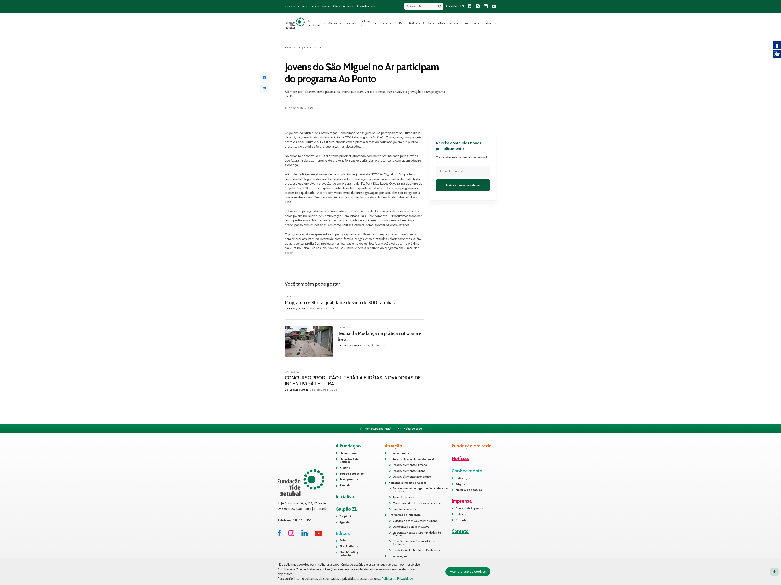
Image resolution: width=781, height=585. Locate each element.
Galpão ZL (365, 23)
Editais (384, 23)
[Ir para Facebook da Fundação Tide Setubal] (279, 535)
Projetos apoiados (404, 509)
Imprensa (471, 23)
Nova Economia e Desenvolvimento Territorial (415, 543)
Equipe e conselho (352, 473)
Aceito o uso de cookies (468, 571)
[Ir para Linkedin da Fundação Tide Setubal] (304, 535)
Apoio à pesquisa (403, 497)
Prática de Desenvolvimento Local (411, 459)
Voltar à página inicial (378, 428)
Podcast (488, 23)
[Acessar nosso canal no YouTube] (493, 6)
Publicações (464, 478)
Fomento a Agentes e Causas (407, 482)
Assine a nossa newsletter (462, 185)
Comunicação (398, 555)
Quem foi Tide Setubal (349, 460)
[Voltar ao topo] (774, 572)
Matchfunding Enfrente (349, 554)
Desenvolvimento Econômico (412, 476)
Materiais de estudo (469, 489)
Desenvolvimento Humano (410, 464)
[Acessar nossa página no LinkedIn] (485, 6)
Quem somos (348, 453)
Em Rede (400, 23)
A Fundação (314, 23)
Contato (451, 6)
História (345, 467)
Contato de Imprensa (469, 508)
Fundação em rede (471, 446)
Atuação (333, 23)
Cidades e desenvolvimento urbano (415, 520)
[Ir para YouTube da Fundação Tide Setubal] (319, 535)
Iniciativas (351, 23)
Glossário (455, 23)
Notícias (414, 23)
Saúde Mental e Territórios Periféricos (416, 550)
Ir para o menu (321, 6)
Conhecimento (433, 23)
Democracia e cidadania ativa (411, 526)
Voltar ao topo (412, 428)
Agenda (345, 522)
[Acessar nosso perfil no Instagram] (477, 6)
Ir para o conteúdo (296, 6)
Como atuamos (399, 453)
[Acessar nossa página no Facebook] (469, 6)
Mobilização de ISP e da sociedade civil (417, 503)
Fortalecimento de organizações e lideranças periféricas (420, 490)
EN (462, 6)
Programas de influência (405, 514)
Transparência (349, 479)
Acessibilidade (366, 6)
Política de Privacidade (397, 579)
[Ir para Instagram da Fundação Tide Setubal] (291, 535)
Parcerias (346, 485)
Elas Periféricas (350, 546)
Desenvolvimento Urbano (409, 470)
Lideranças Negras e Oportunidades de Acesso (417, 534)
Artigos (460, 484)
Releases (462, 514)
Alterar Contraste (343, 6)
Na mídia (461, 520)
